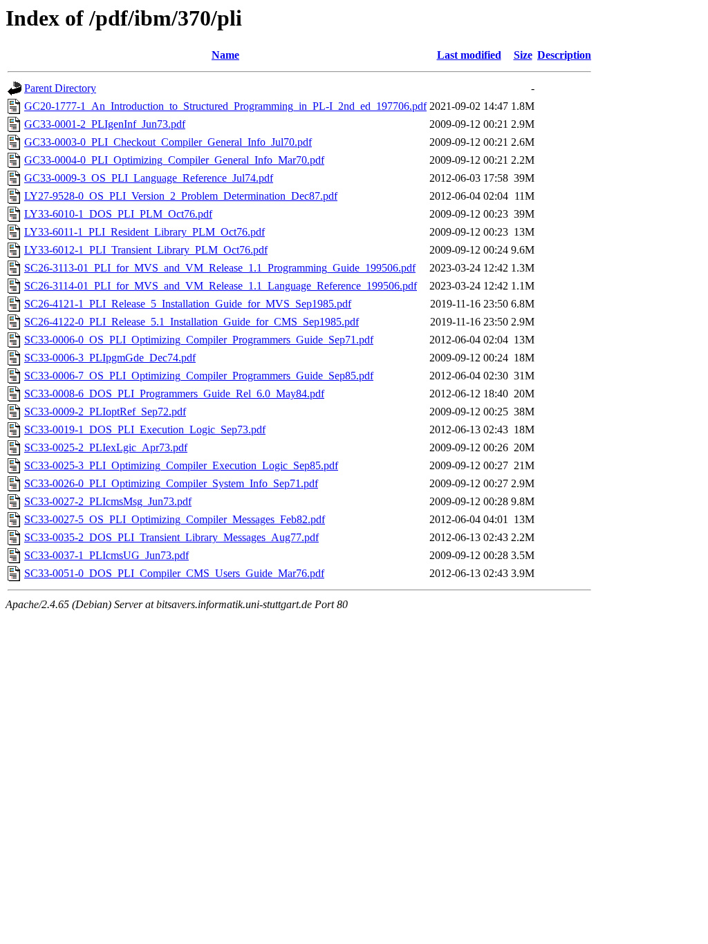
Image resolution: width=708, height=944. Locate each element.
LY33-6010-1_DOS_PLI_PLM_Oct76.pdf (118, 214)
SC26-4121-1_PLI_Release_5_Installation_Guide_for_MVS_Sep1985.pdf (187, 304)
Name (225, 55)
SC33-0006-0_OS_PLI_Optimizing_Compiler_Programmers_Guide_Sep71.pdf (198, 340)
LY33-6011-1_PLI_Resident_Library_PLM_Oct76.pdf (144, 232)
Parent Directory (60, 88)
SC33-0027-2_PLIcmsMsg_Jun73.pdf (108, 501)
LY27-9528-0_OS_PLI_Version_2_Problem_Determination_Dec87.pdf (180, 196)
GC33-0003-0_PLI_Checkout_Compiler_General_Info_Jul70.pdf (168, 142)
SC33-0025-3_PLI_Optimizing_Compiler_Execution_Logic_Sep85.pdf (181, 465)
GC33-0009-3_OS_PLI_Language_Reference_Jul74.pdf (148, 178)
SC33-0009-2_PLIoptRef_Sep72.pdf (105, 411)
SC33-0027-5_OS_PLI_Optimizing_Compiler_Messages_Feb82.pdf (174, 519)
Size (523, 55)
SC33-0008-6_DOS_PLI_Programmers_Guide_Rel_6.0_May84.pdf (174, 393)
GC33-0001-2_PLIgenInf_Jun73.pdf (104, 124)
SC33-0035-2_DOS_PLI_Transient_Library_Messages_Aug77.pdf (171, 537)
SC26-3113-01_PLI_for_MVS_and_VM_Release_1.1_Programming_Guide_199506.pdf (220, 268)
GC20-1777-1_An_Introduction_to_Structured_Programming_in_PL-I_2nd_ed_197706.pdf (225, 106)
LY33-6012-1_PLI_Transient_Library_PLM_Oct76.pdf (146, 250)
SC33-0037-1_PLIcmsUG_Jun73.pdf (106, 555)
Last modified (469, 55)
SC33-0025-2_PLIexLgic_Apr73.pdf (105, 447)
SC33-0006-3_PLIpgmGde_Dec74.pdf (110, 358)
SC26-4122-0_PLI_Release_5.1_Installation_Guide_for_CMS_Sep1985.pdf (191, 322)
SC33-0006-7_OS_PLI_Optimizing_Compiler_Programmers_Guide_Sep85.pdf (198, 375)
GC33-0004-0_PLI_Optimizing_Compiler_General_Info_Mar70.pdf (174, 160)
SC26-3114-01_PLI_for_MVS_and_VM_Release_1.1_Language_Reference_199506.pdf (220, 286)
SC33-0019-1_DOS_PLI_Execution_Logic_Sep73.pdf (145, 429)
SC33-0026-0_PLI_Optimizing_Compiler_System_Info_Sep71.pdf (171, 483)
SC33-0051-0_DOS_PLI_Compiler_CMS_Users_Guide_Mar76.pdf (174, 573)
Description (564, 55)
